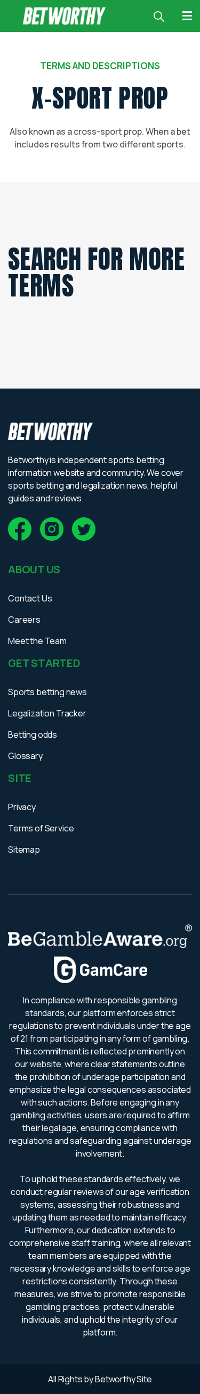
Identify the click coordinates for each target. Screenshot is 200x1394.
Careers (24, 619)
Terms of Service (41, 828)
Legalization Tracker (47, 713)
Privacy (22, 807)
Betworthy (116, 1379)
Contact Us (30, 598)
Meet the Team (37, 641)
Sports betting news (47, 692)
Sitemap (24, 849)
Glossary (25, 756)
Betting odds (32, 734)
